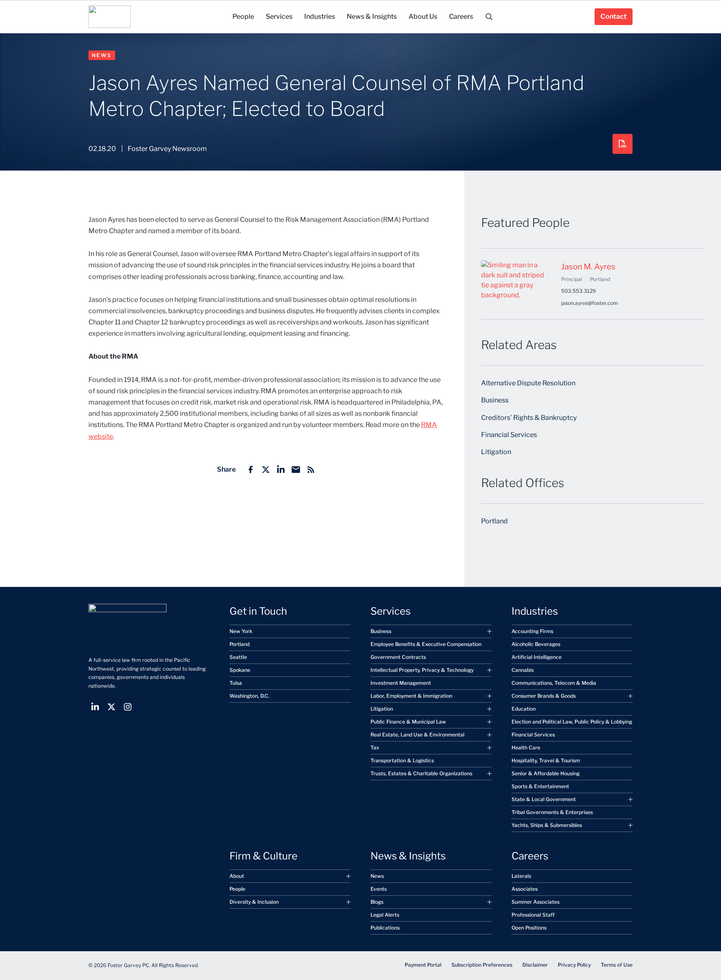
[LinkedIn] (281, 470)
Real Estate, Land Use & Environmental (417, 734)
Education (524, 709)
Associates (525, 889)
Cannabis (523, 670)
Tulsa (235, 683)
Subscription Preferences (481, 965)
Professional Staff (533, 915)
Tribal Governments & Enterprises (552, 812)
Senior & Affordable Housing (546, 773)
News (102, 55)
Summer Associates (536, 902)
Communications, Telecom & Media (554, 683)
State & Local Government (544, 799)
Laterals (521, 876)
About (236, 876)
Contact (613, 16)
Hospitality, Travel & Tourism (546, 760)
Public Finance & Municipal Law (408, 722)
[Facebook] (251, 470)
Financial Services (509, 435)
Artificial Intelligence (537, 657)
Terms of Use (617, 965)
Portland (494, 521)
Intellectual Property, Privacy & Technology (422, 670)
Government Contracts (398, 657)
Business (495, 400)
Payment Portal (423, 965)
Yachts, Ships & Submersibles (547, 825)
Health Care (526, 747)
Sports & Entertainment (540, 786)
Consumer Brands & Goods (544, 696)
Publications (385, 928)
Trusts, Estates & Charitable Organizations (421, 773)
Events (379, 889)
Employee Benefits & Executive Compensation (426, 644)
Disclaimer (535, 965)
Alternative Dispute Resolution (528, 383)
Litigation (496, 452)
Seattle (238, 657)
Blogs (377, 902)
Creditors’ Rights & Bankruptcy (529, 418)
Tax (375, 747)
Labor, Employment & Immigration (411, 696)
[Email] (296, 470)
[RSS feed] (311, 470)
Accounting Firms (532, 631)
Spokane (239, 670)
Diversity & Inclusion (254, 902)
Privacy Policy (574, 965)
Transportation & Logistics (402, 760)
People (237, 889)
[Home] (109, 16)
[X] (266, 470)
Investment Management (401, 683)
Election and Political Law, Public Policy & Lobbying (572, 722)
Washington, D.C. (249, 696)
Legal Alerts (385, 915)
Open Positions (529, 928)
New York (240, 631)
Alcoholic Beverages (536, 644)
